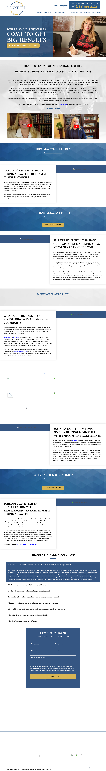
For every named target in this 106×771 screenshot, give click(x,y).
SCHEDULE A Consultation (23, 46)
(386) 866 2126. (33, 544)
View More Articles (53, 488)
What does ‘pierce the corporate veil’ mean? (23, 621)
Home (39, 13)
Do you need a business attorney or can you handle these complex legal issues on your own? (39, 564)
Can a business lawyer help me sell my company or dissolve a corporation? (33, 597)
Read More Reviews (53, 224)
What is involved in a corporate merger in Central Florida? (28, 615)
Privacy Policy (25, 769)
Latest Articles (76, 13)
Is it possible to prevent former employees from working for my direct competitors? (37, 609)
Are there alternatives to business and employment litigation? (29, 591)
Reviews (87, 13)
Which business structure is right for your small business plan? (29, 585)
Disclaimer (38, 769)
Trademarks (7, 337)
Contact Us (96, 13)
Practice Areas (60, 13)
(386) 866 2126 (87, 6)
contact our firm (62, 104)
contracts (75, 440)
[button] (52, 13)
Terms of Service (46, 769)
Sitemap (32, 769)
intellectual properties (20, 351)
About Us (47, 13)
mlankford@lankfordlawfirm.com (52, 756)
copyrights (16, 337)
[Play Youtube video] (29, 125)
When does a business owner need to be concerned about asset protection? (33, 603)
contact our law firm (21, 544)
